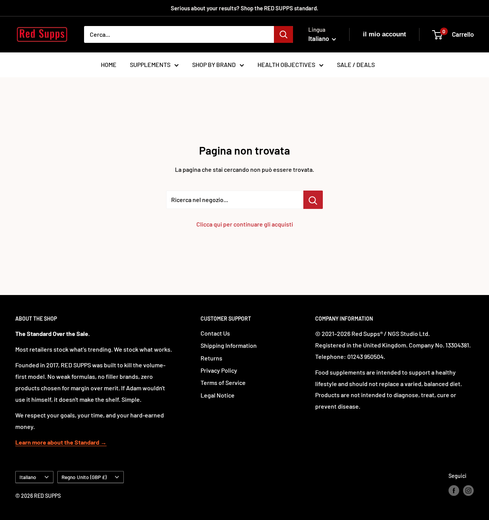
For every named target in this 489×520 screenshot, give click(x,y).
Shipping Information (229, 345)
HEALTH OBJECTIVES (286, 64)
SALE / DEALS (356, 64)
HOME (109, 64)
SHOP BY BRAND (214, 64)
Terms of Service (223, 382)
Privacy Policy (219, 370)
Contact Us (215, 333)
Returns (211, 358)
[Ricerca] (283, 34)
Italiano (27, 477)
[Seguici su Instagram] (468, 490)
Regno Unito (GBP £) (84, 477)
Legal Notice (218, 395)
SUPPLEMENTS (150, 64)
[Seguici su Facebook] (454, 490)
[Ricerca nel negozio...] (313, 200)
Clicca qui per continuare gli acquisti (244, 224)
